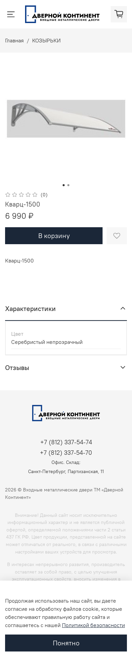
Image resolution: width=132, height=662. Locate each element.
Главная (14, 40)
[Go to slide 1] (64, 185)
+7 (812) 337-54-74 (66, 442)
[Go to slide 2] (68, 185)
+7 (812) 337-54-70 (66, 452)
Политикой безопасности (93, 625)
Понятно (66, 643)
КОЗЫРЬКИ (46, 40)
